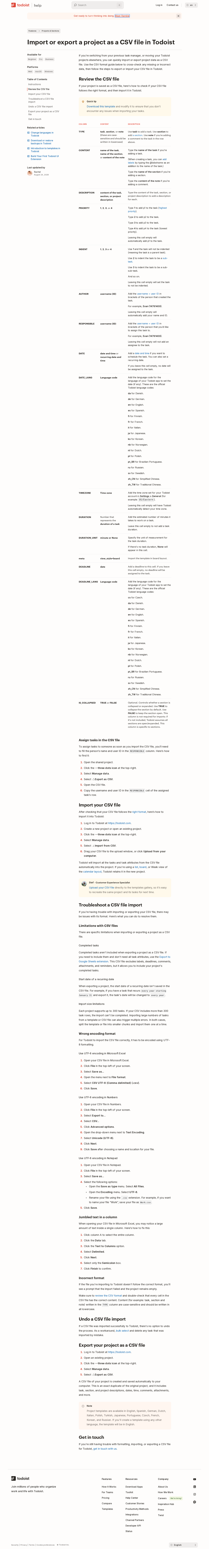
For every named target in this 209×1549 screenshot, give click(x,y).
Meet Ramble (122, 15)
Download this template (101, 106)
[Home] (20, 5)
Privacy (23, 1545)
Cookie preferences (46, 1545)
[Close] (178, 16)
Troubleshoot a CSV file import (41, 100)
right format (139, 811)
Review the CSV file (38, 89)
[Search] (119, 5)
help (38, 5)
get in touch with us (105, 1448)
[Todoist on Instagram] (195, 1495)
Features (32, 31)
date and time (142, 353)
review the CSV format (108, 1295)
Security (14, 1545)
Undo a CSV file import (40, 106)
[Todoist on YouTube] (195, 1479)
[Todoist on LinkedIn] (195, 1487)
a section (137, 135)
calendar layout (92, 871)
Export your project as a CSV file (43, 113)
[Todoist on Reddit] (195, 1502)
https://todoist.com (119, 823)
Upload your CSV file (101, 887)
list (136, 867)
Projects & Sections (50, 31)
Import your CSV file (39, 94)
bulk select (122, 1330)
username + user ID (148, 293)
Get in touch (34, 119)
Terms (32, 1545)
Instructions (34, 84)
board (142, 867)
